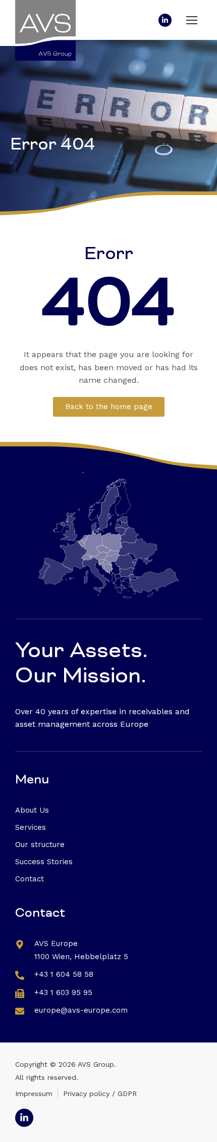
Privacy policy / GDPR (100, 1093)
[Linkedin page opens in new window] (165, 20)
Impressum (33, 1093)
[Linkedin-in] (24, 1118)
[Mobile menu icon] (192, 20)
